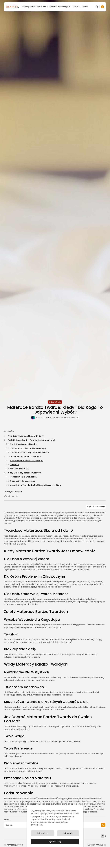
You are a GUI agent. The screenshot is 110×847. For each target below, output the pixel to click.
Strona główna (28, 7)
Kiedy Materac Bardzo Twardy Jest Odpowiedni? (31, 440)
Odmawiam (42, 833)
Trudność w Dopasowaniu (22, 481)
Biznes (52, 7)
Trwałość (14, 464)
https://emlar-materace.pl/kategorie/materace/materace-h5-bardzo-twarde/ (53, 800)
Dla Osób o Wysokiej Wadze (23, 444)
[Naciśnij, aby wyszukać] (103, 825)
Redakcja (50, 417)
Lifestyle (75, 7)
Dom (38, 7)
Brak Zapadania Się (19, 468)
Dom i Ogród (56, 402)
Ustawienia (68, 833)
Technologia (63, 7)
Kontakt (85, 7)
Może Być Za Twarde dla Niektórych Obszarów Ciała (35, 485)
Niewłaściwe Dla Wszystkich (23, 476)
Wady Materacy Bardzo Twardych (24, 472)
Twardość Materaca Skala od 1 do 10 (26, 436)
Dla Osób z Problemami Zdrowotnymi (28, 448)
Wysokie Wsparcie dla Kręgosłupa (26, 460)
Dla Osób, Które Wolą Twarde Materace (29, 452)
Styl (44, 7)
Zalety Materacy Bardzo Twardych (24, 456)
